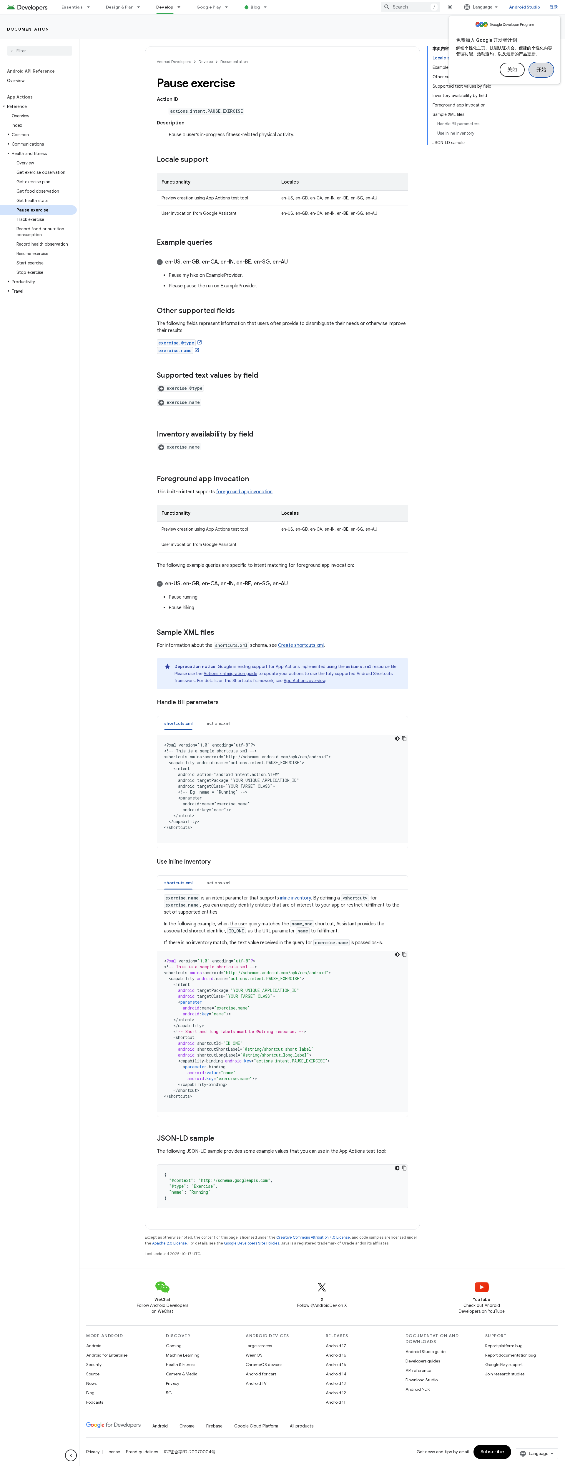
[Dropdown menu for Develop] (182, 7)
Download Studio (422, 1379)
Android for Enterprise (106, 1355)
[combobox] (410, 7)
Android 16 (336, 1355)
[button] (38, 106)
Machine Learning (183, 1355)
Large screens (259, 1345)
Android (94, 1345)
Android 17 (336, 1345)
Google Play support (504, 1364)
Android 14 (336, 1374)
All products (301, 1426)
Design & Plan (119, 7)
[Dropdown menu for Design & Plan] (141, 7)
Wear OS (254, 1355)
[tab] (178, 723)
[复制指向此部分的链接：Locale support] (214, 160)
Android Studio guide (426, 1351)
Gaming (174, 1345)
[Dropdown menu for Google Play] (229, 7)
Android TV (256, 1383)
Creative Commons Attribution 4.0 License (313, 1237)
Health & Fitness (180, 1364)
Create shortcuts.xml (301, 645)
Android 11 (335, 1402)
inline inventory (295, 898)
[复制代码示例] (404, 738)
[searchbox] (39, 51)
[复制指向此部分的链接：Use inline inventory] (216, 862)
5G (169, 1392)
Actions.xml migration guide (230, 673)
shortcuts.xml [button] (178, 723)
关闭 (512, 70)
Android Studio (524, 7)
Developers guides (423, 1361)
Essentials (72, 7)
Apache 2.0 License (169, 1243)
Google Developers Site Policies (251, 1243)
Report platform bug (504, 1345)
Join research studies (504, 1374)
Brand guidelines (142, 1452)
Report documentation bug (510, 1355)
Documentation (28, 29)
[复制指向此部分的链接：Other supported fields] (241, 311)
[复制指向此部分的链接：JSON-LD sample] (220, 1138)
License (113, 1452)
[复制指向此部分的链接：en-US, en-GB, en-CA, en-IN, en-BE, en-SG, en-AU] (294, 262)
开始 (541, 70)
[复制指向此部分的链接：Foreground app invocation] (255, 479)
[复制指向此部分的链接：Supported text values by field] (264, 375)
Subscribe (492, 1452)
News (91, 1383)
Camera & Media (181, 1374)
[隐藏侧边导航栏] (71, 1455)
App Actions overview (304, 680)
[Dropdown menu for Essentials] (91, 7)
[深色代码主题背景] (397, 738)
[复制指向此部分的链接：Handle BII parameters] (224, 702)
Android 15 (336, 1364)
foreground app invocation (244, 492)
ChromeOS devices (264, 1364)
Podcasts (94, 1402)
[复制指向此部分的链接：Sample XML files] (220, 633)
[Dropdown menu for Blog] (268, 7)
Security (94, 1364)
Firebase (214, 1426)
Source (92, 1374)
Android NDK (418, 1389)
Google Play (209, 7)
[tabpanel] (282, 789)
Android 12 (336, 1392)
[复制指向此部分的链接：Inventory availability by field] (259, 434)
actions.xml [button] (218, 723)
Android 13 (336, 1383)
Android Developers (174, 61)
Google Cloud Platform (256, 1426)
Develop (165, 7)
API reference (418, 1370)
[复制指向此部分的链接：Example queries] (218, 242)
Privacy (172, 1383)
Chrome (187, 1426)
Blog (255, 7)
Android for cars (261, 1374)
